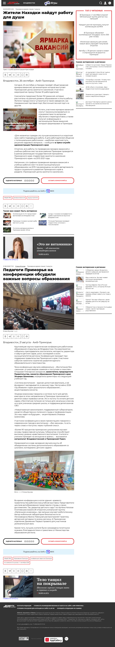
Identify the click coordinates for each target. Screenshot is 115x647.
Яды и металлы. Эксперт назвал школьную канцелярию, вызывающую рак (97, 279)
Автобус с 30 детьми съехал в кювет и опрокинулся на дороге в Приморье (94, 53)
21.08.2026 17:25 (8, 266)
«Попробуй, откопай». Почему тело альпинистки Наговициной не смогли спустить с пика (98, 81)
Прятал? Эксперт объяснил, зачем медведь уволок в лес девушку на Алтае (97, 301)
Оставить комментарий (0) (57, 180)
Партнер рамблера (36, 638)
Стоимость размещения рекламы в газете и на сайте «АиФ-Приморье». (59, 605)
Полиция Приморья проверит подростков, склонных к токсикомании (58, 222)
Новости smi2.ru (10, 259)
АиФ (15, 331)
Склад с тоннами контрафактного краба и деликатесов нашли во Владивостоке (60, 215)
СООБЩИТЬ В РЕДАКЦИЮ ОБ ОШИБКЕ (69, 608)
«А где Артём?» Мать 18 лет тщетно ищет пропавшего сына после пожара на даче (98, 74)
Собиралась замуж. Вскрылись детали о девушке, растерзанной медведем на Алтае (97, 272)
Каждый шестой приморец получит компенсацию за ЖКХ (94, 26)
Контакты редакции (24, 605)
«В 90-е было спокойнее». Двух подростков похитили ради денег (97, 88)
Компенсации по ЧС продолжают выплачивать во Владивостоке (24, 214)
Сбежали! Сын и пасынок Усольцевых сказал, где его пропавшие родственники (99, 308)
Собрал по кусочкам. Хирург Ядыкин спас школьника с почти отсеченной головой (99, 66)
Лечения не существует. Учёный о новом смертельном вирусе (97, 95)
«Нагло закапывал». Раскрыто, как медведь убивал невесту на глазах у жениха (98, 294)
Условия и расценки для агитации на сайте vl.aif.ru (35, 608)
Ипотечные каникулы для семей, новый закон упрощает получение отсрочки (94, 44)
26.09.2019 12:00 (8, 9)
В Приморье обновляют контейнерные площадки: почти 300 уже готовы (94, 35)
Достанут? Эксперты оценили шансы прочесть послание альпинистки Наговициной (99, 103)
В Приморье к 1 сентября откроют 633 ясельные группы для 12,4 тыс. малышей (94, 17)
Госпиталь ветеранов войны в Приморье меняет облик (23, 229)
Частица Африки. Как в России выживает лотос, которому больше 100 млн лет (98, 286)
